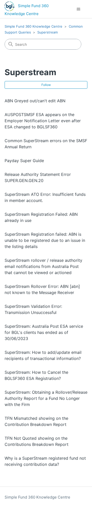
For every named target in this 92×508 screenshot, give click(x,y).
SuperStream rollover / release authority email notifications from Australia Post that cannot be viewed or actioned (43, 266)
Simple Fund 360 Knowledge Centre (33, 26)
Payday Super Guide (24, 160)
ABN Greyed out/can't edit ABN (35, 100)
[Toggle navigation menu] (78, 9)
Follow (46, 85)
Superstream (47, 32)
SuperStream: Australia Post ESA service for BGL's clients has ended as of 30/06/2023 (44, 332)
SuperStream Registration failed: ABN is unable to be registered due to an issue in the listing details (45, 240)
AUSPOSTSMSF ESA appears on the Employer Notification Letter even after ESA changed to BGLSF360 (43, 120)
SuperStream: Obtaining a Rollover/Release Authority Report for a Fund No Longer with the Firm (46, 398)
